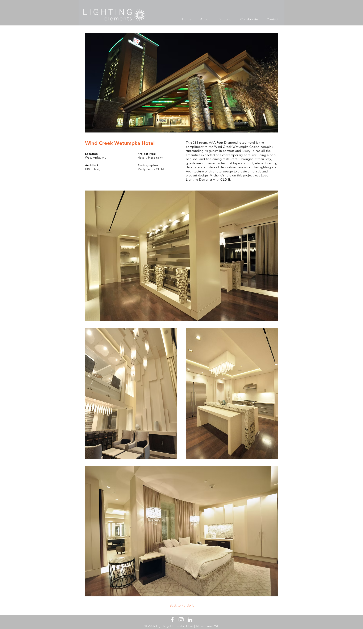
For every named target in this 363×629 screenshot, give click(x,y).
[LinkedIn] (190, 619)
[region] (186, 605)
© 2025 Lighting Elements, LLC (168, 626)
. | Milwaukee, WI (205, 626)
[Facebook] (172, 619)
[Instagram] (181, 619)
